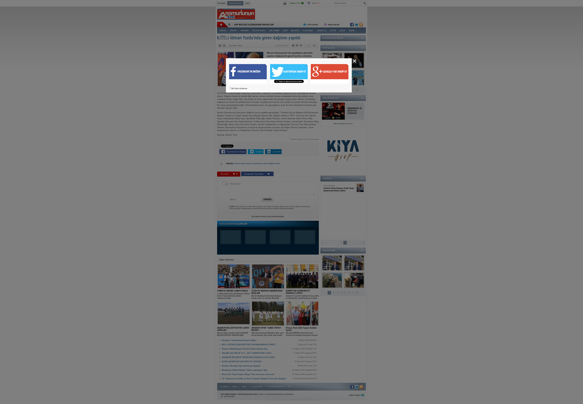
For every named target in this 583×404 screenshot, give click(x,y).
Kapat (354, 61)
